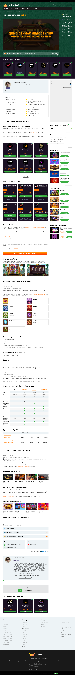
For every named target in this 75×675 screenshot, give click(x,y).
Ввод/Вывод (24, 624)
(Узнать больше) (50, 673)
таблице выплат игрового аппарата (38, 294)
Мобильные (24, 642)
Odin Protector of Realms (8, 442)
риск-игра (16, 248)
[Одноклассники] (44, 551)
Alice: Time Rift (63, 216)
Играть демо (65, 156)
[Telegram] (46, 551)
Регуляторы (24, 638)
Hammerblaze (62, 203)
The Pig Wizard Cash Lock (65, 152)
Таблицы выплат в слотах (55, 141)
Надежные (5, 630)
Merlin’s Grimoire (7, 437)
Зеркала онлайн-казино (8, 638)
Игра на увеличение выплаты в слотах (58, 144)
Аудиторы (24, 640)
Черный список (6, 624)
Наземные (24, 632)
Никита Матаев (8, 90)
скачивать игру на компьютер (23, 466)
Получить (10, 196)
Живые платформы (26, 628)
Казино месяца (25, 634)
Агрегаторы (24, 630)
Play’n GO (4, 482)
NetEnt (4, 512)
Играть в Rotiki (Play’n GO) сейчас (25, 253)
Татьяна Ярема (14, 580)
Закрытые (5, 626)
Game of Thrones (63, 165)
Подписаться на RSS (41, 670)
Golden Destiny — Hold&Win (34, 389)
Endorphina (62, 191)
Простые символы (7, 236)
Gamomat (39, 512)
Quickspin (16, 512)
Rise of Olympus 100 (7, 435)
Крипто (23, 626)
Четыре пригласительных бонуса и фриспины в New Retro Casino (66, 228)
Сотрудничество (44, 622)
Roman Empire (44, 389)
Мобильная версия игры (8, 496)
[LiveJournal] (41, 551)
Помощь (62, 630)
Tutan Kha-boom (63, 209)
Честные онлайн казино (8, 634)
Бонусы (17, 8)
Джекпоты (5, 628)
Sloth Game (62, 190)
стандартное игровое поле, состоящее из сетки (35, 227)
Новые (4, 622)
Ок (55, 673)
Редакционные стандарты (66, 634)
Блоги (23, 644)
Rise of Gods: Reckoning (8, 439)
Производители (25, 622)
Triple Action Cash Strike (64, 178)
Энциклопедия (6, 644)
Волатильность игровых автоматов (57, 139)
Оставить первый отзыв (66, 16)
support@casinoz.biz (54, 1)
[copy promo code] (9, 72)
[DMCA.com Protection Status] (36, 666)
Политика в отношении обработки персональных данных (66, 627)
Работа (42, 624)
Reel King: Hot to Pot (64, 171)
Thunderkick (62, 198)
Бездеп (4, 189)
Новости (35, 8)
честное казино (34, 132)
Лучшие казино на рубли (8, 636)
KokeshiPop (24, 389)
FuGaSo (27, 512)
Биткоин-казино (6, 642)
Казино (6, 8)
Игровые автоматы (7, 632)
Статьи (23, 8)
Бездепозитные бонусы (7, 640)
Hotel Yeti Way (6, 444)
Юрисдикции (24, 636)
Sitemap (62, 636)
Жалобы (29, 8)
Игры (11, 8)
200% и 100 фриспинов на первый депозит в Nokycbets (65, 235)
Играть (8, 74)
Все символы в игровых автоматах (57, 143)
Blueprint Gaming (63, 153)
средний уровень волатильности (33, 379)
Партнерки (43, 626)
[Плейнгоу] (70, 84)
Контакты (62, 632)
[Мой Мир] (43, 551)
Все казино (25, 176)
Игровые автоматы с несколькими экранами (59, 137)
